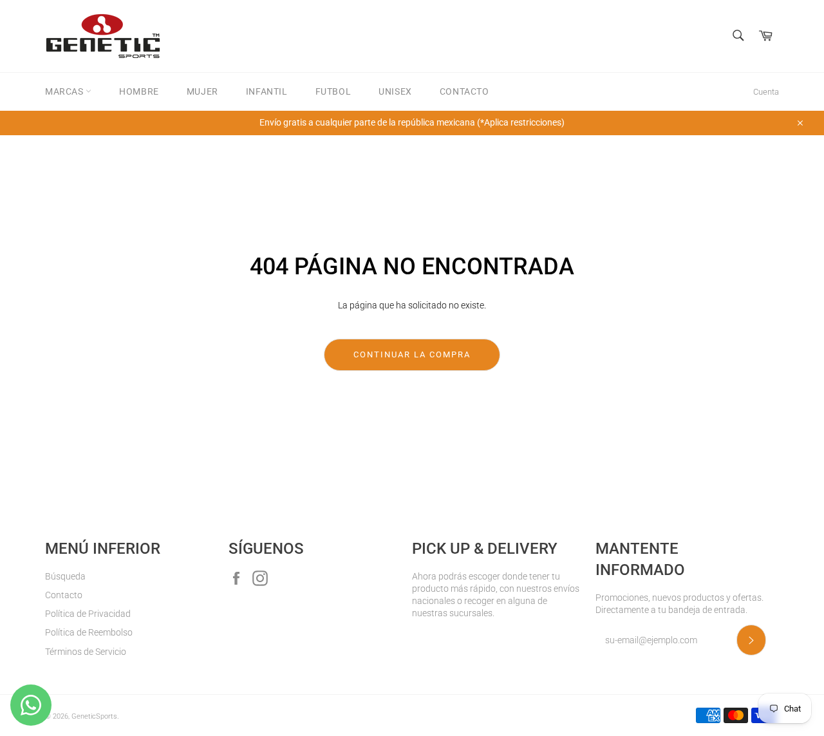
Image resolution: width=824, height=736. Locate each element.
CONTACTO (464, 91)
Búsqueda (65, 576)
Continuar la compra (411, 354)
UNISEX (395, 91)
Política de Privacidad (88, 614)
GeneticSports (94, 716)
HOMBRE (139, 91)
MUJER (202, 91)
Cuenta (766, 92)
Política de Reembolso (89, 632)
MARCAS (65, 91)
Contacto (63, 595)
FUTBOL (333, 91)
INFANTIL (267, 91)
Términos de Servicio (85, 651)
